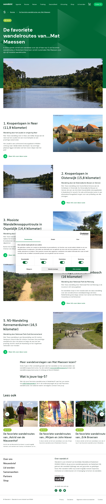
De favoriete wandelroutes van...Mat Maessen (34, 12)
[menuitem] (7, 4)
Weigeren (29, 269)
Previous (7, 414)
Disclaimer (70, 499)
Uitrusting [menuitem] (63, 4)
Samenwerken (10, 472)
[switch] (43, 262)
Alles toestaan (77, 269)
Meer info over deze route (18, 156)
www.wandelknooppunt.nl (59, 368)
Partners (7, 476)
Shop (6, 481)
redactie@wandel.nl (29, 384)
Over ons (7, 459)
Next (102, 414)
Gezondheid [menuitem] (53, 4)
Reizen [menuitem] (34, 4)
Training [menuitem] (43, 4)
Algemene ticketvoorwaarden (85, 499)
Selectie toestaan (53, 269)
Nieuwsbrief (9, 463)
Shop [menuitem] (72, 4)
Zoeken (97, 4)
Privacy (61, 499)
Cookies (100, 499)
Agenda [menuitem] (18, 4)
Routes (12, 12)
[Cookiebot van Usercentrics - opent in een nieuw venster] (81, 234)
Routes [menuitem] (26, 4)
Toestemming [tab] (28, 239)
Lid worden (9, 468)
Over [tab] (77, 239)
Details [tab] (53, 239)
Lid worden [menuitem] (81, 4)
